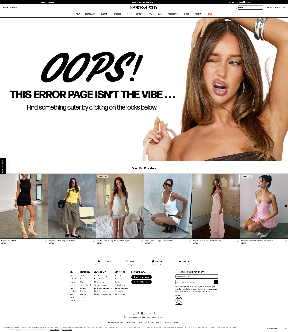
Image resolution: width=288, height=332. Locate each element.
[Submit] (216, 282)
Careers (83, 297)
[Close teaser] (5, 159)
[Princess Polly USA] (144, 7)
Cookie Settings (120, 294)
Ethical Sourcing (99, 282)
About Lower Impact (100, 285)
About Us (83, 294)
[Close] (285, 328)
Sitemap (177, 322)
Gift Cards (83, 276)
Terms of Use (142, 322)
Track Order (73, 279)
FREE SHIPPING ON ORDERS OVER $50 (144, 2)
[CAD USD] (5, 7)
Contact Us (118, 276)
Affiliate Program (120, 285)
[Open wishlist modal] (46, 241)
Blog (81, 282)
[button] (284, 7)
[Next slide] (285, 205)
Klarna (72, 297)
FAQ (71, 276)
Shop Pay (72, 300)
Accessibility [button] (119, 291)
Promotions (83, 291)
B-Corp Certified (99, 279)
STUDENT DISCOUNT (48, 2)
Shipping (72, 282)
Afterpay (72, 294)
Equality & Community (100, 291)
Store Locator (119, 279)
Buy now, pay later (236, 2)
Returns (72, 285)
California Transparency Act (102, 294)
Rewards (83, 279)
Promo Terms (154, 322)
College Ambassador (121, 288)
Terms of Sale (130, 322)
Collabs (117, 282)
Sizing (71, 288)
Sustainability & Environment (103, 288)
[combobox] (178, 282)
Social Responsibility (100, 276)
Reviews (83, 288)
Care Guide (73, 291)
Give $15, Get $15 (85, 285)
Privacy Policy (202, 291)
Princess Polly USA (116, 322)
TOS (210, 291)
